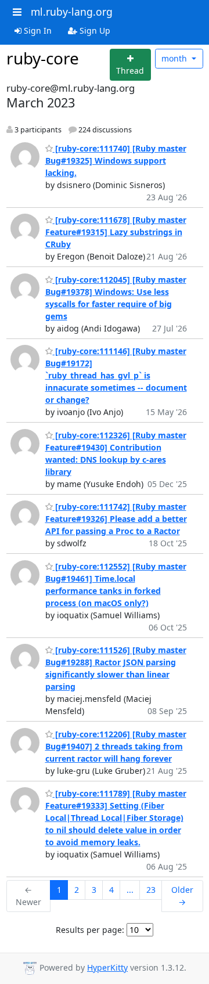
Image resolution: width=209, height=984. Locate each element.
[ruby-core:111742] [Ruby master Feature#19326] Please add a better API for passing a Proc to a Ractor (116, 518)
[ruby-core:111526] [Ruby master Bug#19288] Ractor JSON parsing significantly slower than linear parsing (115, 668)
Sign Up (93, 30)
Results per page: (90, 929)
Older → (182, 895)
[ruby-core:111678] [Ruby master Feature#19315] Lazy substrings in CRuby (115, 232)
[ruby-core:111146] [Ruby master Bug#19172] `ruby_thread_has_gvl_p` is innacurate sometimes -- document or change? (116, 375)
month (175, 58)
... (130, 889)
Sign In (36, 30)
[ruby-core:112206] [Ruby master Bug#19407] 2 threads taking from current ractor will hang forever (115, 746)
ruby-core (42, 58)
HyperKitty (107, 967)
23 (151, 889)
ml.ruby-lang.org (72, 12)
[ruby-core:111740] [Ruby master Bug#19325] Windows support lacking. (115, 160)
